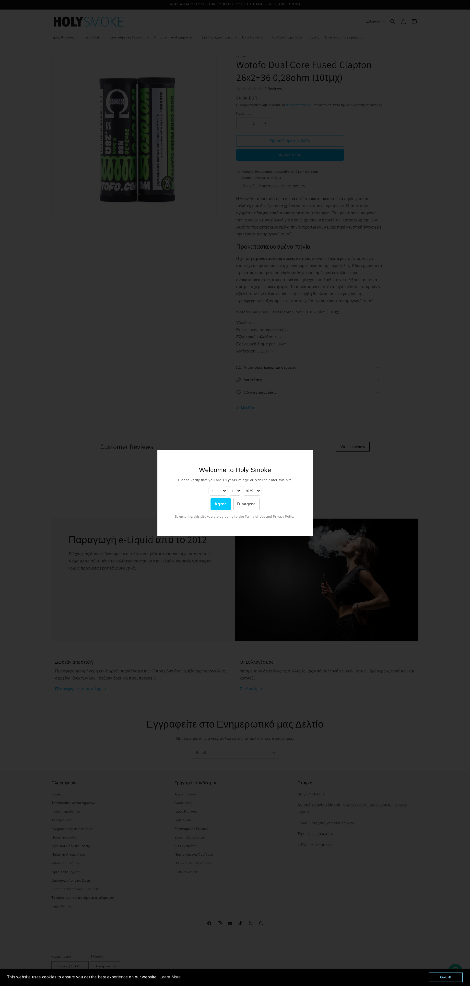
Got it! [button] (446, 977)
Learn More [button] (170, 977)
